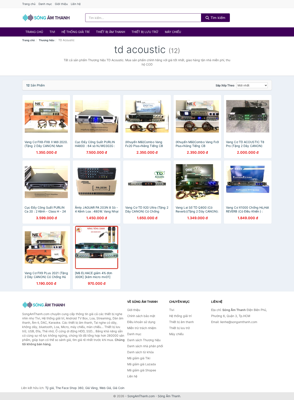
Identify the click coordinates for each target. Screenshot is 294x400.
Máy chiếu (173, 32)
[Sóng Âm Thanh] (43, 305)
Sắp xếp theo (225, 85)
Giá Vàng (91, 388)
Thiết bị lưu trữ (145, 32)
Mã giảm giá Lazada (141, 364)
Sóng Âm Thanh (169, 396)
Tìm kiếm (217, 18)
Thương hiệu (46, 40)
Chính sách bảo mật (141, 316)
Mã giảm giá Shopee (141, 370)
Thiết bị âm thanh (110, 32)
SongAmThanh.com (141, 396)
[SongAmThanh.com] (46, 17)
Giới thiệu (61, 4)
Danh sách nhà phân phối (145, 346)
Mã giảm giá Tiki (138, 358)
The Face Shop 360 (70, 388)
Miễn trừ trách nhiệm (141, 328)
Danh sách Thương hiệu (144, 340)
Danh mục (45, 4)
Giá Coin (118, 388)
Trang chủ (29, 4)
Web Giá (105, 388)
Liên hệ (76, 4)
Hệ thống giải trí (76, 32)
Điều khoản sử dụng (141, 322)
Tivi (52, 32)
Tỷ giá (49, 388)
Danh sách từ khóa (140, 352)
